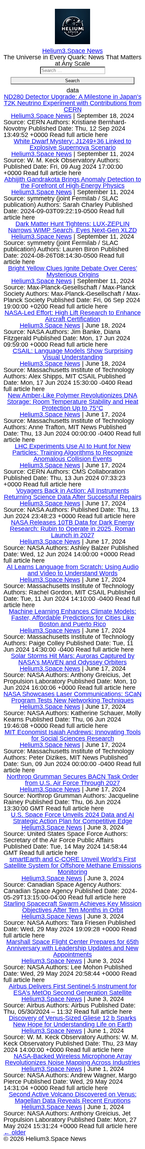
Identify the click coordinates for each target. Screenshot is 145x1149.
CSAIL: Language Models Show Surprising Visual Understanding (73, 354)
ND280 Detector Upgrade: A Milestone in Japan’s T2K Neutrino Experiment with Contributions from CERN (72, 103)
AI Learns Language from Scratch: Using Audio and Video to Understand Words (73, 570)
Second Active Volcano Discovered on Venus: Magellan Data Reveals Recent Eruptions (73, 1097)
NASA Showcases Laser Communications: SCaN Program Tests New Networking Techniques (72, 697)
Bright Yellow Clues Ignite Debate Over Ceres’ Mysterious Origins (72, 271)
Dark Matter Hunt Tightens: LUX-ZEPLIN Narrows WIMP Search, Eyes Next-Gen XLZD (72, 227)
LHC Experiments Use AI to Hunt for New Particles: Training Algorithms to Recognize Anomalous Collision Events (72, 452)
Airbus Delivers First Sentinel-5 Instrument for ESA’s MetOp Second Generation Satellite (73, 989)
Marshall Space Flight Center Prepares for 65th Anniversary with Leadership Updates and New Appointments (72, 948)
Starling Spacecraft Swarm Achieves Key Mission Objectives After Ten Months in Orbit (72, 907)
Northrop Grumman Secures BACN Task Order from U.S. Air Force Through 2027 (72, 779)
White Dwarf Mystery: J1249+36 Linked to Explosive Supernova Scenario (72, 144)
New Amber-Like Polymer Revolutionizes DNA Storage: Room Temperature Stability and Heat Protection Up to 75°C (72, 402)
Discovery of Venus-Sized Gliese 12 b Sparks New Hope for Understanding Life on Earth (72, 1021)
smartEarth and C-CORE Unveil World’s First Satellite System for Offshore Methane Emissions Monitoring (72, 865)
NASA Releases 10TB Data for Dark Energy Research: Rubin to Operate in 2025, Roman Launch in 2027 (72, 529)
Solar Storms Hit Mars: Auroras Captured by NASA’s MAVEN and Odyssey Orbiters (72, 659)
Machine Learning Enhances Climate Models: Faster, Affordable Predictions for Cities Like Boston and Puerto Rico (72, 618)
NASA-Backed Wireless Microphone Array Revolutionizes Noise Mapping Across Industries (72, 1059)
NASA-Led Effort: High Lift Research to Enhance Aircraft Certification (73, 316)
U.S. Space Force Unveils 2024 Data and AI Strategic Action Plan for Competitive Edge (72, 818)
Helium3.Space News (41, 115)
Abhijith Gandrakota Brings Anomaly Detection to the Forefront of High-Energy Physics (72, 182)
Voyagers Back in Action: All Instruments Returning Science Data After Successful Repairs (72, 494)
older (15, 1132)
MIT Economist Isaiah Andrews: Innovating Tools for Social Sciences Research (73, 735)
